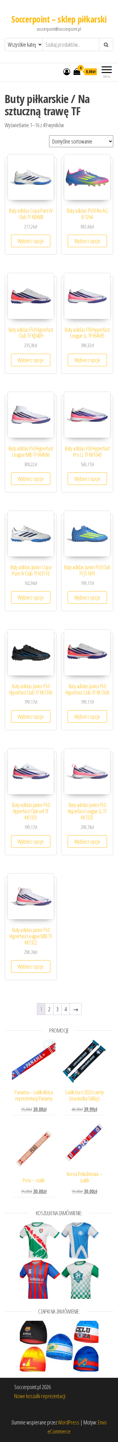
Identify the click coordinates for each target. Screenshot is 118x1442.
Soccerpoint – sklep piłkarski (59, 19)
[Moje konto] (66, 71)
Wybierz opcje (31, 241)
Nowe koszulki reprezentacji (39, 1396)
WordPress (68, 1422)
